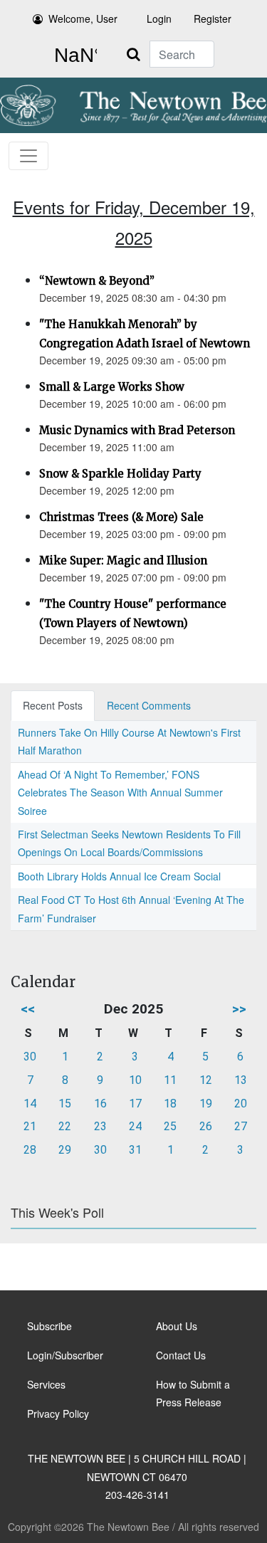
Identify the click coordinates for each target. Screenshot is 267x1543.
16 (100, 1103)
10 (135, 1080)
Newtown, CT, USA (72, 55)
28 (29, 1150)
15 (64, 1103)
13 (240, 1080)
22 (64, 1126)
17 (135, 1103)
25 (170, 1126)
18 (170, 1103)
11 (170, 1080)
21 (29, 1126)
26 (205, 1126)
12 (205, 1080)
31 (135, 1150)
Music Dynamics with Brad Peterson (137, 430)
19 (205, 1103)
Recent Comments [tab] (149, 705)
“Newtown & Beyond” (97, 281)
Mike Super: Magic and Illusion (123, 560)
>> (239, 1009)
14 (29, 1103)
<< (28, 1009)
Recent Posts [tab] (53, 705)
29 (64, 1150)
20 (240, 1103)
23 (100, 1126)
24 (135, 1126)
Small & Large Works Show (111, 387)
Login (159, 18)
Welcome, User (82, 18)
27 (240, 1126)
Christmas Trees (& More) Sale (121, 517)
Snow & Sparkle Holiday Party (120, 473)
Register (212, 18)
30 (29, 1056)
